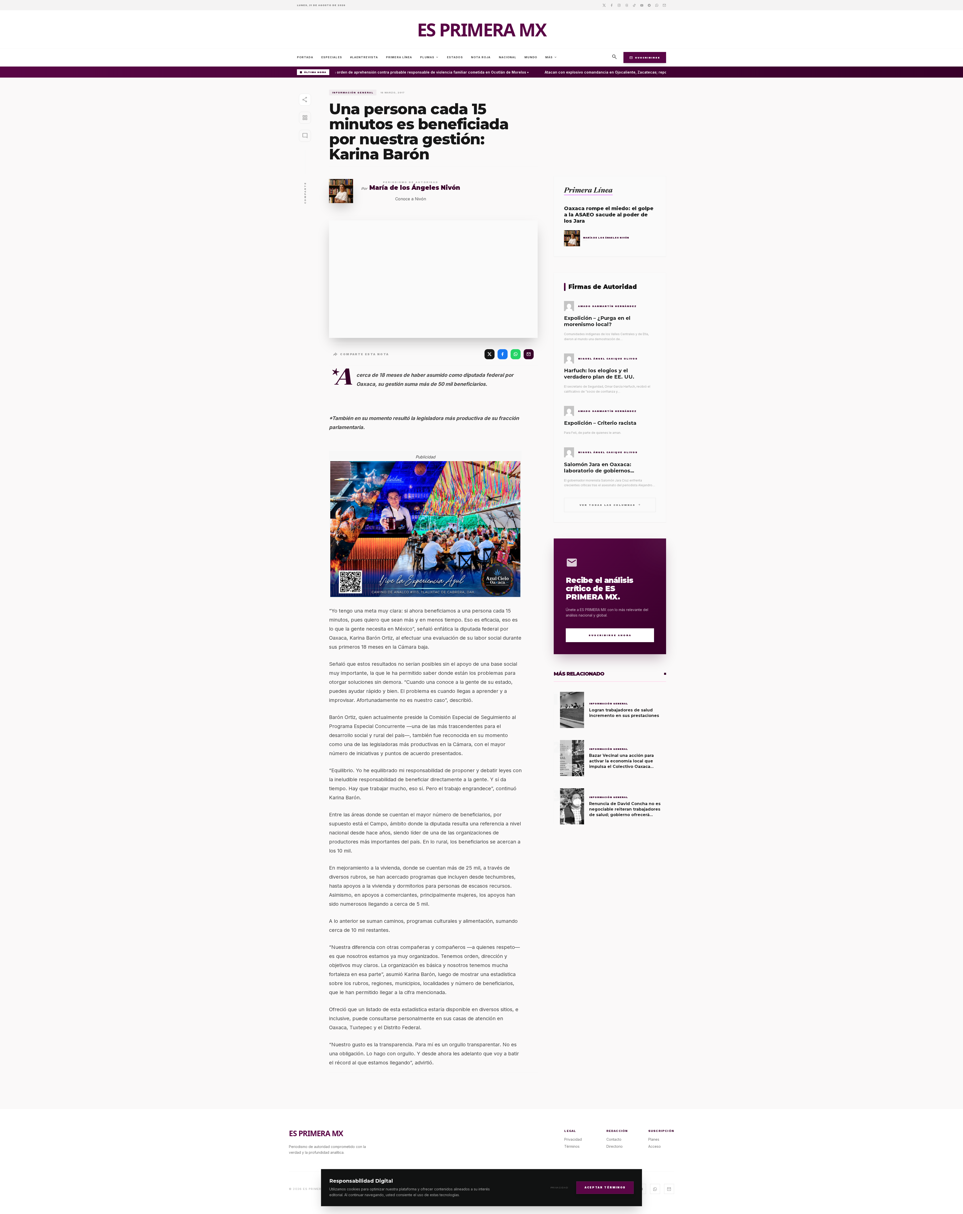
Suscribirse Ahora (610, 635)
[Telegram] (649, 5)
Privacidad (559, 1187)
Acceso (654, 1146)
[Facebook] (611, 5)
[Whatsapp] (657, 5)
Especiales (331, 57)
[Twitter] (604, 5)
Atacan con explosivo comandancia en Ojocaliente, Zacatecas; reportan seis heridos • (605, 72)
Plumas (429, 57)
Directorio (614, 1146)
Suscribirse (644, 57)
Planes (653, 1139)
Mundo (530, 57)
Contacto (613, 1139)
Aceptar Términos (605, 1187)
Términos (572, 1146)
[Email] (664, 5)
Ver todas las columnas (610, 504)
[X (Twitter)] (490, 354)
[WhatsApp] (516, 354)
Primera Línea (399, 57)
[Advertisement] (610, 125)
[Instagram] (619, 5)
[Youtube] (642, 5)
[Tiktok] (634, 5)
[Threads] (626, 5)
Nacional (508, 57)
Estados (455, 57)
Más (551, 57)
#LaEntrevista (364, 57)
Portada (305, 57)
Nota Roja (481, 57)
